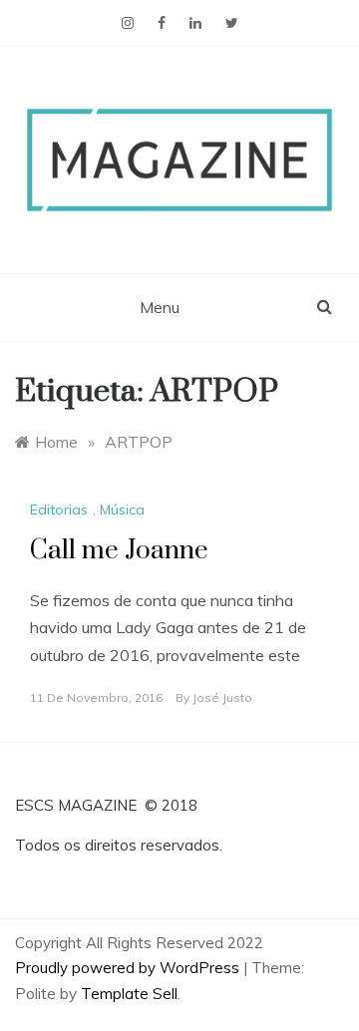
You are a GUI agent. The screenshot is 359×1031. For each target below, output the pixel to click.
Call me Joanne (119, 550)
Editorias (59, 509)
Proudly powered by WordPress (129, 967)
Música (122, 509)
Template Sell (129, 993)
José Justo (222, 697)
